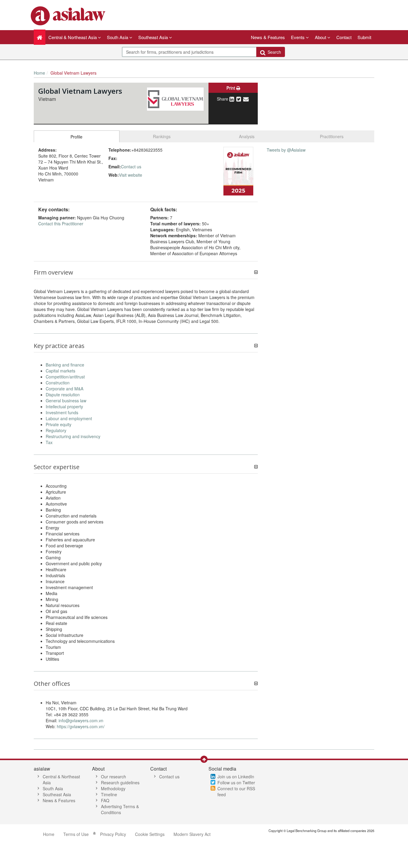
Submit (364, 37)
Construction (58, 383)
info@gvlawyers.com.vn (81, 720)
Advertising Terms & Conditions (120, 809)
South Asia (53, 788)
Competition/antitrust (65, 377)
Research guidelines (120, 782)
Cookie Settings (150, 834)
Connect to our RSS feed (236, 791)
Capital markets (60, 371)
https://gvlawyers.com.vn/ (81, 726)
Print (231, 88)
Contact (344, 37)
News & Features (268, 37)
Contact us (131, 167)
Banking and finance (65, 365)
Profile (76, 137)
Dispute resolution (63, 395)
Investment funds (62, 412)
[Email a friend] (246, 99)
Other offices (52, 683)
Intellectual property (64, 406)
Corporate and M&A (64, 389)
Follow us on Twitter (236, 782)
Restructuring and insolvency (73, 436)
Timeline (109, 794)
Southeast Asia (57, 794)
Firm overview (53, 272)
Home (39, 73)
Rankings (162, 136)
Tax (49, 442)
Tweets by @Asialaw (286, 150)
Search (273, 52)
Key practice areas (59, 346)
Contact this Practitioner (60, 224)
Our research (113, 777)
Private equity (58, 424)
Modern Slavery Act (192, 834)
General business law (66, 400)
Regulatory (56, 430)
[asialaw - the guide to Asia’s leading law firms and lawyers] (68, 15)
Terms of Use (76, 834)
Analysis (246, 136)
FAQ (105, 800)
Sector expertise (56, 467)
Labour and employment (69, 418)
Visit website (130, 175)
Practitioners (331, 136)
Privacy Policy (113, 834)
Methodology (113, 788)
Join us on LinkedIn (235, 777)
